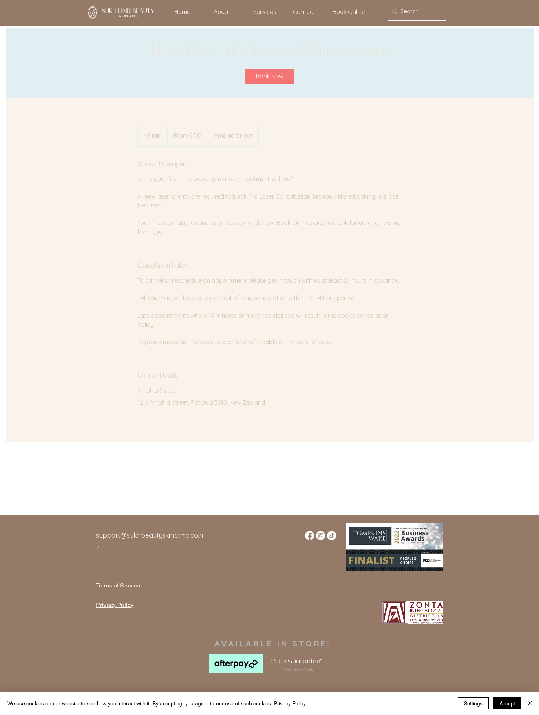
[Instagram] (320, 535)
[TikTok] (331, 535)
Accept (507, 703)
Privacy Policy (290, 703)
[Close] (530, 703)
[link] (269, 76)
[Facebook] (309, 535)
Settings (473, 703)
